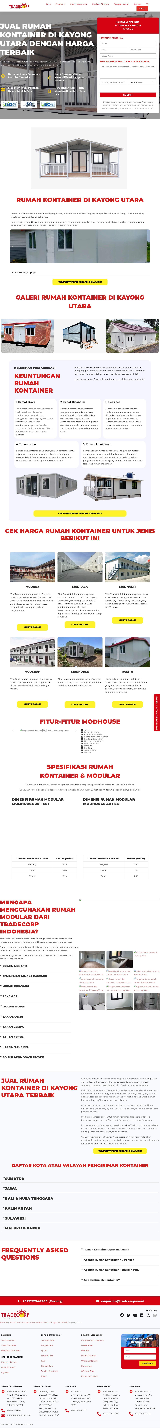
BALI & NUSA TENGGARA (29, 1198)
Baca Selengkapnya (24, 272)
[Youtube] (135, 1315)
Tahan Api (10, 996)
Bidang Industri (8, 1367)
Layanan (5, 1372)
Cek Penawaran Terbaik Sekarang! (80, 282)
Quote (44, 1351)
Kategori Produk (9, 1362)
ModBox (85, 1351)
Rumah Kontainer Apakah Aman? (106, 1249)
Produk (59, 4)
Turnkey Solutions (49, 1371)
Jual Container (7, 1340)
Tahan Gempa (13, 1026)
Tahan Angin (12, 1016)
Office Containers (89, 1361)
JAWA (11, 1188)
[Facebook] (122, 1315)
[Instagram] (148, 1315)
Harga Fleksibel (15, 1047)
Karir (43, 1361)
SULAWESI (15, 1218)
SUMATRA (14, 1179)
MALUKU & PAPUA (22, 1228)
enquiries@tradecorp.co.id (19, 1415)
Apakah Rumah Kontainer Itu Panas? (109, 1259)
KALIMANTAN (18, 1208)
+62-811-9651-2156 (79, 1410)
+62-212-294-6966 (15, 1410)
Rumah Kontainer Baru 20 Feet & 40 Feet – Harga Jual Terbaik (38, 1322)
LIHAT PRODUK (32, 627)
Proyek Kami (47, 1345)
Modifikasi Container (10, 1351)
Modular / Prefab (100, 4)
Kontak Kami (47, 1366)
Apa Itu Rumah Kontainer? (102, 1280)
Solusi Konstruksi (78, 4)
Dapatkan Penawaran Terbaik (157, 713)
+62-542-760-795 (110, 1414)
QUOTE (142, 9)
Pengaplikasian (121, 4)
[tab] (80, 273)
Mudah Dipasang (15, 986)
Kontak (137, 4)
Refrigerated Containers (92, 1340)
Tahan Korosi (13, 1037)
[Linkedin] (142, 1315)
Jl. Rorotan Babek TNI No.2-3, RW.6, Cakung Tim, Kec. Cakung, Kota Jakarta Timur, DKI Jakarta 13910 (17, 1398)
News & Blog (47, 1356)
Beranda (4, 1322)
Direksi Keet (87, 1345)
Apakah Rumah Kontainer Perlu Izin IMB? (111, 1269)
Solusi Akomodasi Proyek (23, 1057)
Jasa (48, 4)
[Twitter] (129, 1315)
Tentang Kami (47, 1340)
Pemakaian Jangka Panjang (24, 976)
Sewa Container (8, 1345)
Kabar (44, 1376)
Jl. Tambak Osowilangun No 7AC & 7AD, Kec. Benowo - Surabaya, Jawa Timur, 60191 (81, 1398)
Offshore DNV (87, 1371)
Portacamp (86, 1366)
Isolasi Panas (13, 1006)
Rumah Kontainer (89, 1376)
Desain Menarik (14, 966)
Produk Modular (88, 1356)
